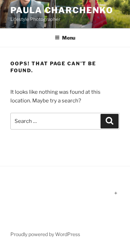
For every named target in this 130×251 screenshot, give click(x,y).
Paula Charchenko (61, 10)
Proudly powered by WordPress (45, 234)
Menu (68, 38)
